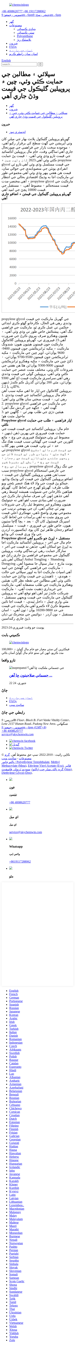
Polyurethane (25, 36)
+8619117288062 (20, 861)
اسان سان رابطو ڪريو (23, 54)
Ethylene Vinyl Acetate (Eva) (45, 765)
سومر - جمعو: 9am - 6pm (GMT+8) (24, 727)
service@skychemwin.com (18, 734)
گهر (11, 21)
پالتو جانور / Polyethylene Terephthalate (25, 762)
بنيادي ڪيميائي (26, 29)
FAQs (13, 46)
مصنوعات (15, 25)
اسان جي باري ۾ (21, 50)
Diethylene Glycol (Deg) (17, 772)
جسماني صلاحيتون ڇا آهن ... (30, 675)
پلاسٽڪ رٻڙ (24, 39)
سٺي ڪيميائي (25, 32)
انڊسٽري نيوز (17, 132)
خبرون (13, 43)
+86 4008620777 (12, 730)
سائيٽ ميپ (16, 705)
